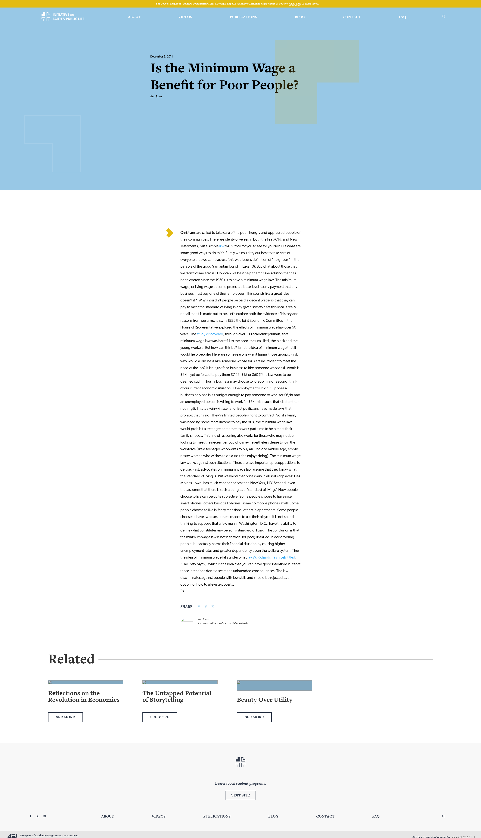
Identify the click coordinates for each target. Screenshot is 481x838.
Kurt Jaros (156, 96)
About (134, 16)
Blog (300, 16)
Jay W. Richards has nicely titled (271, 557)
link (222, 246)
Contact (352, 16)
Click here (295, 3)
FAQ (402, 16)
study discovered (210, 334)
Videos (185, 16)
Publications (243, 16)
